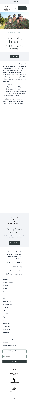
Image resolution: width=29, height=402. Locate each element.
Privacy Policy (6, 326)
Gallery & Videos (7, 304)
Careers (4, 320)
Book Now (22, 8)
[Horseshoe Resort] (14, 381)
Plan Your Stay (16, 32)
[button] (4, 356)
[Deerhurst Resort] (14, 371)
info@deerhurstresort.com (14, 274)
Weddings (5, 292)
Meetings (5, 288)
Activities (5, 285)
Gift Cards (5, 342)
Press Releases (6, 313)
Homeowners (6, 323)
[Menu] (15, 8)
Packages (5, 279)
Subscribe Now (14, 243)
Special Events (6, 301)
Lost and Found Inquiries (9, 345)
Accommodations (7, 282)
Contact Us (14, 2)
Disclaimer (5, 332)
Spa (3, 298)
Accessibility (6, 329)
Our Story (5, 307)
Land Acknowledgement (9, 339)
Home (9, 32)
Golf (3, 295)
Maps (4, 317)
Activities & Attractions (14, 34)
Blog (3, 310)
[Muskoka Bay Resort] (14, 390)
